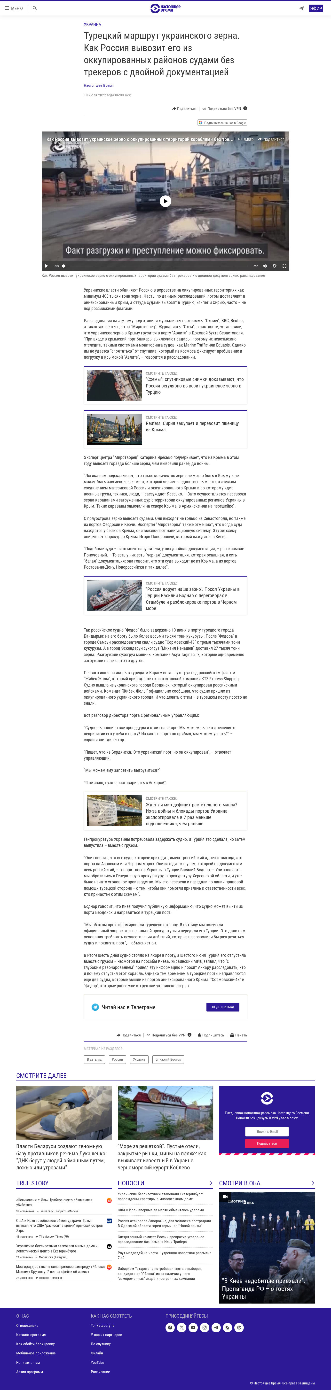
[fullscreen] (284, 266)
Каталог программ (31, 1334)
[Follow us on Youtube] (193, 1327)
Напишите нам (28, 1362)
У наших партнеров (106, 1334)
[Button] (184, 109)
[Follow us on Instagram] (204, 1327)
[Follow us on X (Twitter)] (181, 1327)
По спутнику (101, 1344)
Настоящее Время (99, 85)
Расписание (100, 1371)
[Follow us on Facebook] (170, 1327)
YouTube (97, 1362)
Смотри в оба (239, 1183)
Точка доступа (102, 1325)
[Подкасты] (239, 1327)
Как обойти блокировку (35, 1344)
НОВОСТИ (131, 1183)
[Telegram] (301, 8)
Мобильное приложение (36, 1353)
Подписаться (223, 1007)
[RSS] (227, 1327)
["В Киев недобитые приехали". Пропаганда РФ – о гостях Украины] (267, 1248)
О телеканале (27, 1325)
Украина (92, 24)
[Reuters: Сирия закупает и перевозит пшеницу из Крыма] (114, 429)
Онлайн (97, 1353)
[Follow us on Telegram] (216, 1327)
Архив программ (29, 1371)
